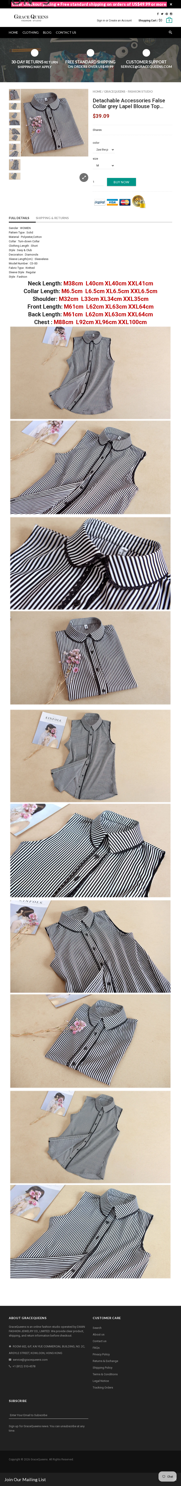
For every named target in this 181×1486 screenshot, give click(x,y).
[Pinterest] (167, 14)
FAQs (96, 1347)
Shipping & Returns (52, 218)
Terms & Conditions (105, 1374)
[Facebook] (158, 14)
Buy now (121, 182)
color (96, 142)
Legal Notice (101, 1381)
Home (97, 91)
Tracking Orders (103, 1387)
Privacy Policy (101, 1354)
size (95, 158)
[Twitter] (162, 14)
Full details (19, 218)
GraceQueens (39, 1459)
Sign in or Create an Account (114, 20)
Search (97, 1327)
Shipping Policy (102, 1367)
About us (98, 1334)
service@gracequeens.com (30, 1359)
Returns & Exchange (105, 1361)
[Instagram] (171, 14)
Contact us (99, 1341)
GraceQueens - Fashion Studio (128, 91)
